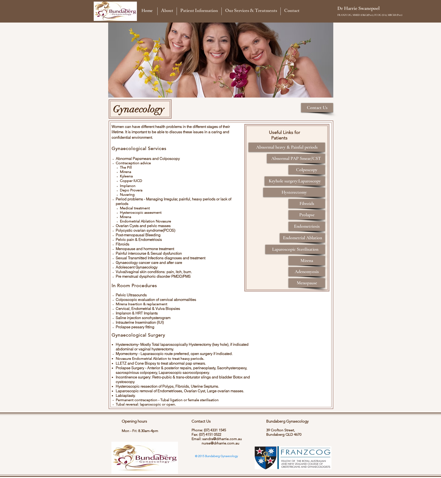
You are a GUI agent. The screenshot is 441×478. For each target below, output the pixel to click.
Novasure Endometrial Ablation (141, 358)
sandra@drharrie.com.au (222, 439)
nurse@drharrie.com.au (220, 443)
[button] (167, 11)
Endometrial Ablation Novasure (145, 221)
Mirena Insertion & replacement (141, 304)
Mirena (125, 172)
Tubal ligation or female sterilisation (190, 400)
